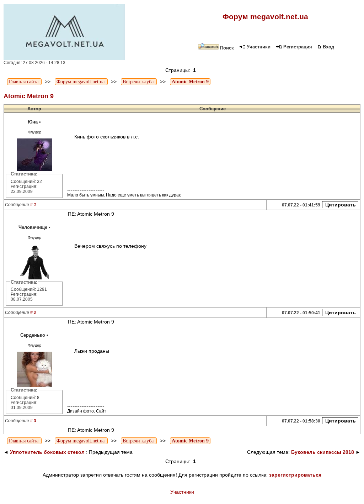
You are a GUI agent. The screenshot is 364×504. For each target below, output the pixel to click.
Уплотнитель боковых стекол (47, 452)
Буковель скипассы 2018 (322, 452)
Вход (328, 46)
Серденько (32, 335)
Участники (259, 46)
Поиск (227, 48)
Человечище (32, 227)
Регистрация (297, 46)
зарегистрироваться (295, 475)
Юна (33, 122)
